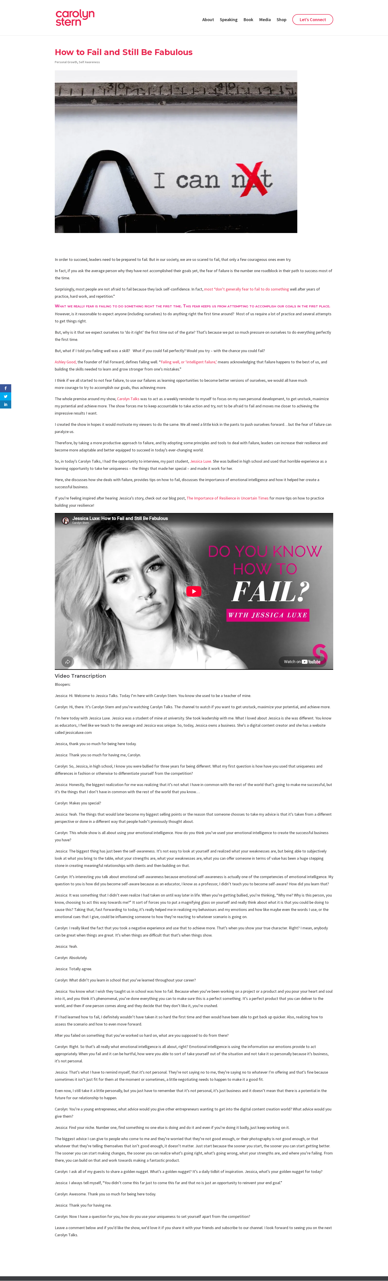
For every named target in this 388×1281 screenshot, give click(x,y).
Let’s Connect (313, 19)
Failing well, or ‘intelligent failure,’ (189, 361)
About (208, 20)
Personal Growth (66, 62)
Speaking (229, 20)
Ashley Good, (66, 361)
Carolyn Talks (128, 398)
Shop (282, 20)
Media (265, 20)
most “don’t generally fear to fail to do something (247, 289)
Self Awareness (89, 62)
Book (248, 20)
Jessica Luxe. (201, 461)
